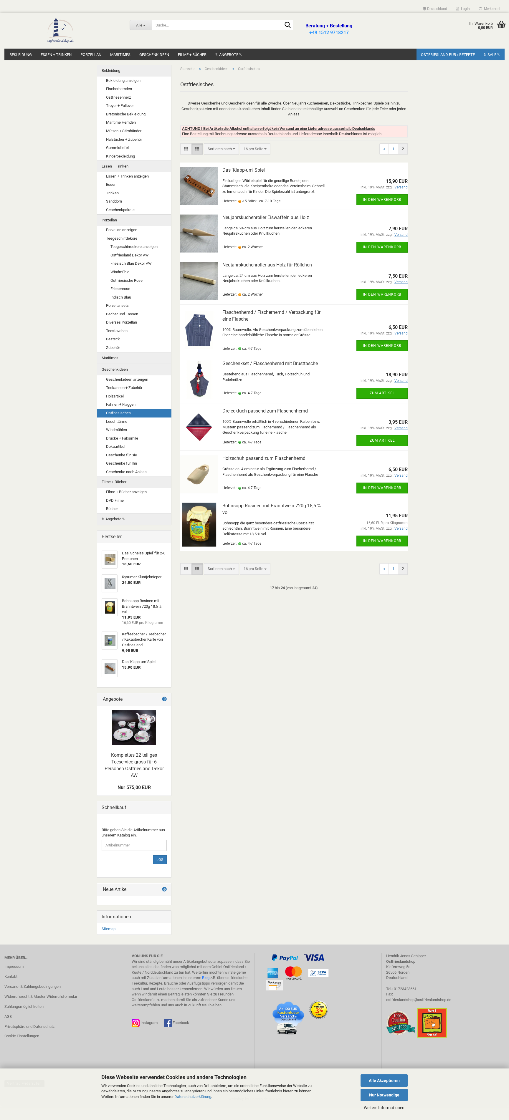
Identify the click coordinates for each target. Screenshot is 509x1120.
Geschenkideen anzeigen (127, 379)
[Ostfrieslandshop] (60, 31)
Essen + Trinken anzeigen (127, 176)
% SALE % (492, 54)
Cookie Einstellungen (21, 1036)
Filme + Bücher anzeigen (126, 492)
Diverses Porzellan (121, 322)
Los (159, 860)
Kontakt (10, 976)
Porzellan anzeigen (121, 230)
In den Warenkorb (382, 200)
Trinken (112, 193)
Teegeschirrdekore (121, 238)
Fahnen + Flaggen (120, 404)
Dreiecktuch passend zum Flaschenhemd (265, 411)
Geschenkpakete (120, 210)
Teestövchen (117, 331)
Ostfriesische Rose (126, 280)
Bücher (112, 508)
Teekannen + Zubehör (124, 387)
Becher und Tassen (122, 314)
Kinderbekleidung (120, 156)
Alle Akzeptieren (384, 1080)
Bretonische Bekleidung (126, 114)
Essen (111, 184)
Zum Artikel (382, 393)
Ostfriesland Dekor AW (129, 255)
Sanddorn (114, 201)
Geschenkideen (154, 54)
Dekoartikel (115, 446)
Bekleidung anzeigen (123, 80)
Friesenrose (120, 288)
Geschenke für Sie (121, 455)
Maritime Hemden (121, 122)
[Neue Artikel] (164, 889)
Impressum (14, 966)
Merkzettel (491, 9)
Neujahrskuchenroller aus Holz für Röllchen (267, 265)
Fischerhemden (119, 89)
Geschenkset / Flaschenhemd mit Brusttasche (270, 363)
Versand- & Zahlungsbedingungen (32, 986)
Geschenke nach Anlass (126, 472)
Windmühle (119, 272)
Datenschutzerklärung (192, 1096)
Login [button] (464, 9)
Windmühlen (116, 430)
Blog (205, 977)
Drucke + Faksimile (122, 438)
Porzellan (90, 54)
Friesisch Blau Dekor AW (131, 263)
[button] (435, 8)
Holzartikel (115, 396)
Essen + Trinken (56, 54)
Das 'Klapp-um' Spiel (243, 170)
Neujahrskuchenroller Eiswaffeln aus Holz (265, 217)
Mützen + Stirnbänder (123, 131)
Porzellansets (117, 305)
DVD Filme (115, 500)
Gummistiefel (117, 147)
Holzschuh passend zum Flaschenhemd (263, 458)
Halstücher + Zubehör (124, 139)
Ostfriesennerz (118, 97)
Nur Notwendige (384, 1095)
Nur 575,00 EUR (134, 787)
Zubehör (113, 347)
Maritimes (120, 54)
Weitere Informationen (384, 1107)
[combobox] (221, 149)
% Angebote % (228, 54)
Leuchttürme (116, 421)
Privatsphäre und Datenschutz (29, 1026)
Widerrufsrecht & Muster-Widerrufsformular (40, 996)
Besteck (113, 339)
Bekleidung (20, 54)
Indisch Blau (120, 297)
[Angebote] (164, 699)
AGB (8, 1016)
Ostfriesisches (118, 413)
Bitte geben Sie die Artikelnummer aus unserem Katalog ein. (133, 833)
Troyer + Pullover (120, 105)
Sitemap (108, 929)
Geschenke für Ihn (121, 463)
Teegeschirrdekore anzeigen (134, 246)
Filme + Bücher (192, 54)
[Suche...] (287, 25)
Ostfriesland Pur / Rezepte (448, 54)
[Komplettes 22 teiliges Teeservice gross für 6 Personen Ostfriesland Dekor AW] (134, 727)
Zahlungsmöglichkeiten (24, 1006)
